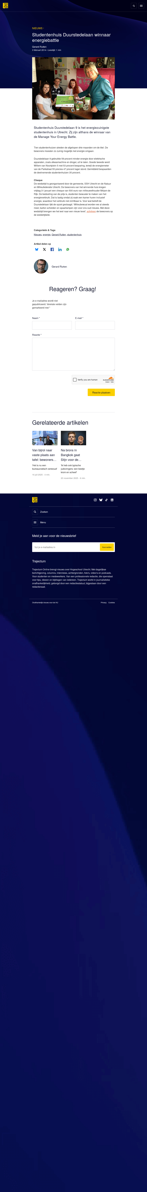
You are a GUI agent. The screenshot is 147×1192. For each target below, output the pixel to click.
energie (47, 234)
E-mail (79, 318)
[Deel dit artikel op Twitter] (44, 249)
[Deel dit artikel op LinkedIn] (60, 249)
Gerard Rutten (60, 234)
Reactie (37, 335)
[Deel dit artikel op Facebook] (52, 249)
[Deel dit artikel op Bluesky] (36, 249)
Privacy (104, 606)
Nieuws (38, 234)
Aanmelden (106, 551)
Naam (36, 318)
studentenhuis (77, 234)
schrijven (39, 215)
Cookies (111, 606)
